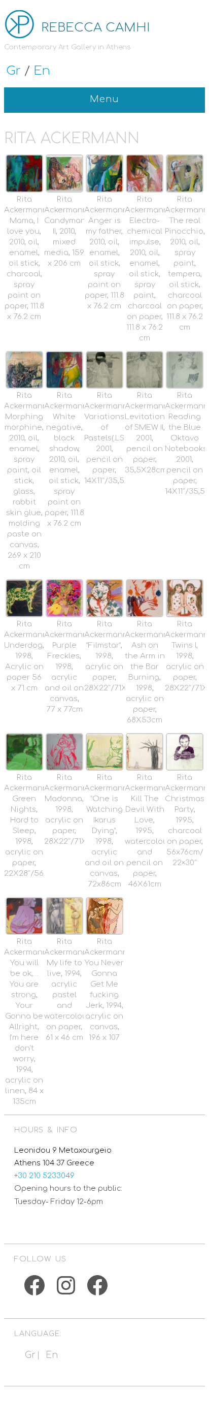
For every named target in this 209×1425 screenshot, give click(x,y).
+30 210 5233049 (44, 1175)
